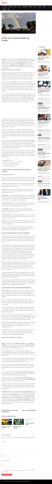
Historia (10, 6)
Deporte (30, 6)
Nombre (3, 455)
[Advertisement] (19, 51)
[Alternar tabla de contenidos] (20, 160)
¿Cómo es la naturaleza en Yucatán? (10, 166)
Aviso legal (27, 481)
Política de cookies (14, 481)
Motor (35, 6)
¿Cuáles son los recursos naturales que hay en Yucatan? (12, 161)
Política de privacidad (21, 481)
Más (8, 9)
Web (2, 465)
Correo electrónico (5, 460)
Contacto (8, 481)
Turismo (39, 6)
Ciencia (44, 6)
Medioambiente (4, 35)
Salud (19, 6)
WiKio (4, 2)
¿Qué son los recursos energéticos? (6, 427)
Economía (4, 9)
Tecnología (4, 6)
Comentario (4, 441)
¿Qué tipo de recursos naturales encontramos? (11, 164)
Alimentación (24, 6)
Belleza (15, 6)
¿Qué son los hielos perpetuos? (17, 427)
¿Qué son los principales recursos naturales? (10, 163)
